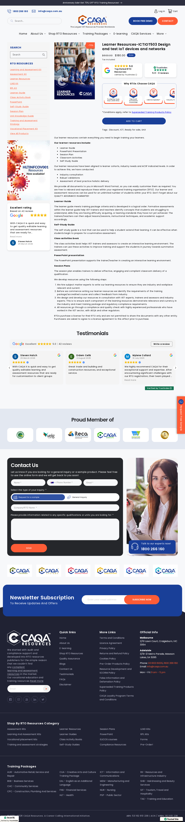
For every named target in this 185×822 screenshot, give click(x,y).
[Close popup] (147, 381)
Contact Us (63, 437)
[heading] (63, 399)
